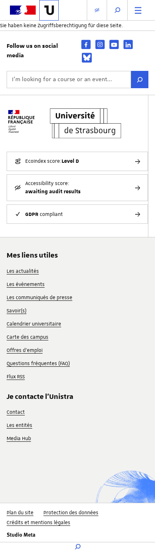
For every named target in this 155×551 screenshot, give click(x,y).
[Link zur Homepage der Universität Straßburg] (49, 10)
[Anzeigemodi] (97, 10)
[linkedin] (128, 44)
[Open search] (78, 546)
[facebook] (86, 44)
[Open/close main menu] (138, 10)
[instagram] (100, 44)
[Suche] (139, 79)
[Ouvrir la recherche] (117, 10)
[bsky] (86, 57)
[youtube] (114, 44)
